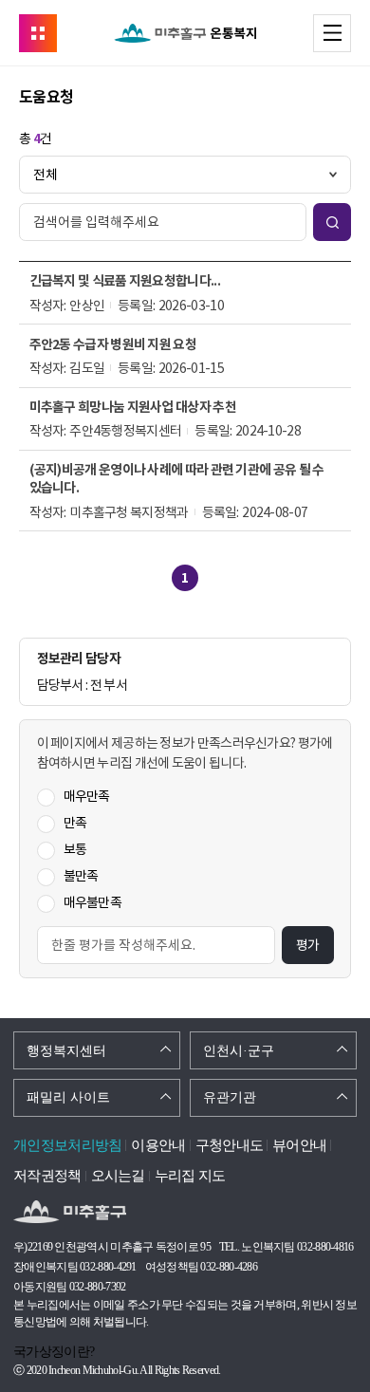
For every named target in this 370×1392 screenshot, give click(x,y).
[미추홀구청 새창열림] (69, 1212)
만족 (75, 822)
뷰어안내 (299, 1145)
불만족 (81, 875)
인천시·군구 (238, 1051)
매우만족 (87, 796)
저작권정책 (47, 1175)
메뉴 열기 (350, 32)
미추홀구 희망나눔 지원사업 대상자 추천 (132, 407)
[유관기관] (38, 33)
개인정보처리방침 (67, 1145)
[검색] (332, 222)
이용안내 (158, 1145)
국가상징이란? (53, 1352)
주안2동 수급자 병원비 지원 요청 (112, 344)
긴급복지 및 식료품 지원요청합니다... (124, 280)
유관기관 (229, 1097)
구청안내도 (229, 1145)
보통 (75, 849)
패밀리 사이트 (68, 1097)
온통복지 (185, 33)
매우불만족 (93, 902)
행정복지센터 (66, 1051)
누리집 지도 (190, 1175)
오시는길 (118, 1175)
